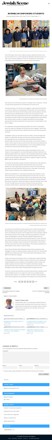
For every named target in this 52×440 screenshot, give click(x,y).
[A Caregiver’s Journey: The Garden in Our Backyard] (37, 319)
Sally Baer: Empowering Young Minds (12, 408)
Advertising (14, 438)
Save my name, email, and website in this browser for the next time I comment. (24, 371)
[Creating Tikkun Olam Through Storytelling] (37, 327)
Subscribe (20, 438)
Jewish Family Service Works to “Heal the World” (14, 330)
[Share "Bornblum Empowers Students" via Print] (33, 281)
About (9, 438)
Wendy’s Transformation (10, 417)
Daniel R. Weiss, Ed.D (17, 16)
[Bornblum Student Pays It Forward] (14, 319)
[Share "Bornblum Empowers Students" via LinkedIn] (27, 281)
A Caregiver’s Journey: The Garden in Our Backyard (36, 322)
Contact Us (25, 438)
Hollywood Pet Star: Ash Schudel (11, 411)
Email (20, 365)
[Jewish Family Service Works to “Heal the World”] (14, 327)
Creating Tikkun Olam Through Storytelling (35, 330)
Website (36, 365)
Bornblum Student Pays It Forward (13, 322)
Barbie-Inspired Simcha (9, 421)
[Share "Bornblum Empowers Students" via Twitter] (22, 281)
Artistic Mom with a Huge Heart (11, 414)
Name (4, 365)
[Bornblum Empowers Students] (26, 33)
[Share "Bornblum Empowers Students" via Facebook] (19, 281)
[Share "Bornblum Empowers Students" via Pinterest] (25, 281)
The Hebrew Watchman (34, 438)
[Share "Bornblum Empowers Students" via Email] (30, 281)
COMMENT (5, 351)
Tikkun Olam (34, 16)
